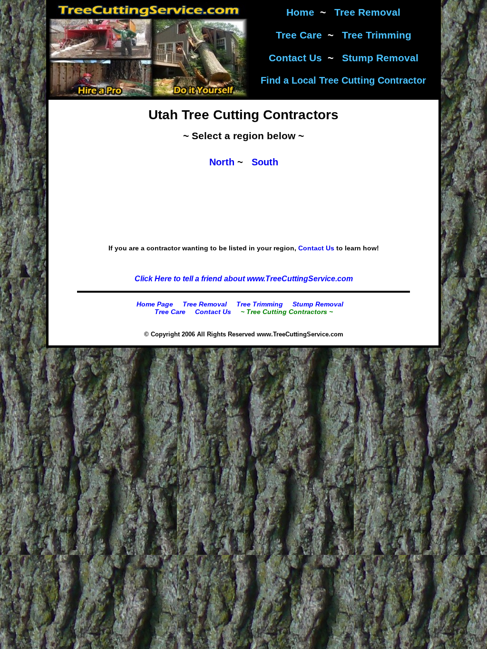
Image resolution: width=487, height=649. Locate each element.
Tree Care (299, 34)
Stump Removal (380, 57)
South (265, 162)
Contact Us (295, 57)
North (221, 162)
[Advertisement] (243, 230)
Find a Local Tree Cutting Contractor (343, 80)
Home (300, 12)
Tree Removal (367, 12)
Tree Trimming (376, 34)
